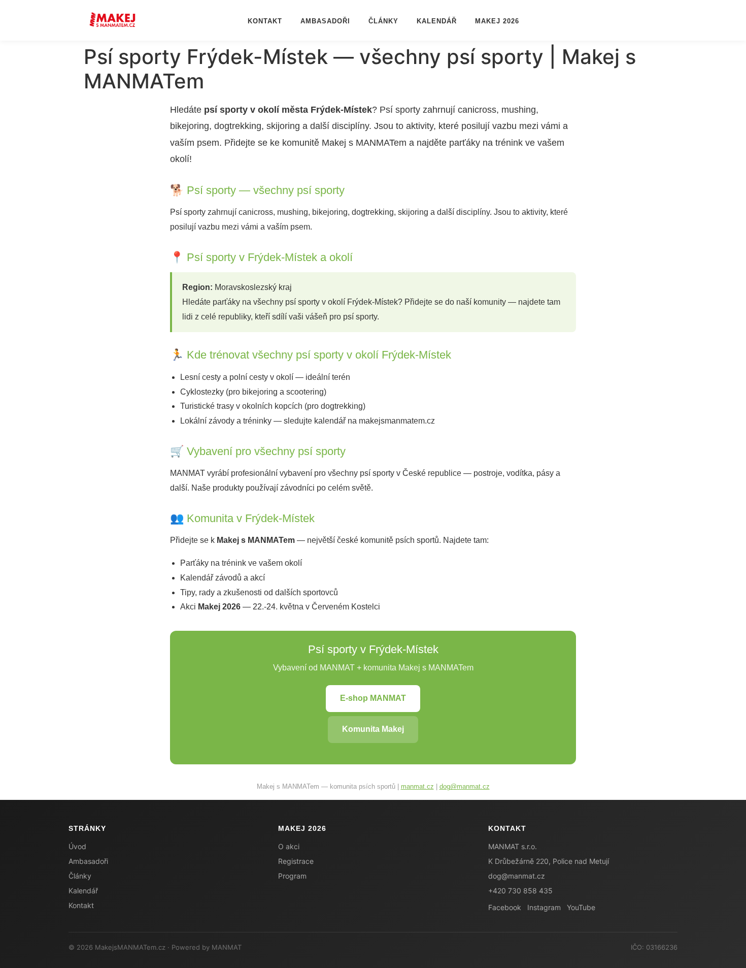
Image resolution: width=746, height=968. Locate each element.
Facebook (504, 907)
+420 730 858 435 (520, 890)
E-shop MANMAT (373, 698)
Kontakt (265, 21)
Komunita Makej (373, 729)
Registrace (296, 861)
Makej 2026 (497, 21)
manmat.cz (417, 786)
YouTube (581, 907)
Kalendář (437, 21)
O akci (288, 846)
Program (292, 876)
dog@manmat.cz (464, 786)
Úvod (77, 846)
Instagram (544, 907)
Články (383, 21)
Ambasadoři (325, 21)
